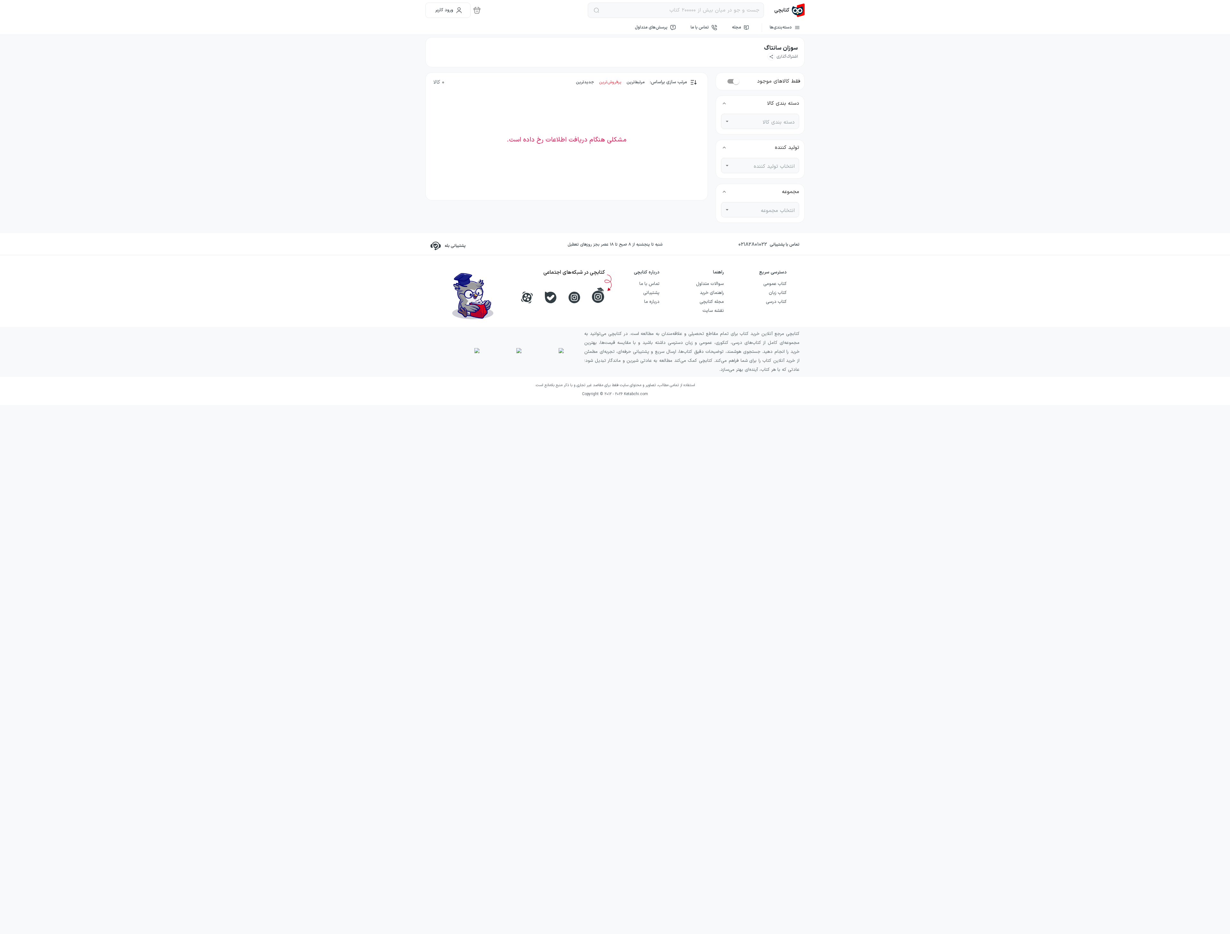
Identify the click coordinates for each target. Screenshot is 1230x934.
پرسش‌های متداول (651, 27)
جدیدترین (585, 82)
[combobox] (765, 121)
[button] (782, 57)
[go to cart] (477, 10)
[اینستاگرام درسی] (598, 295)
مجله (736, 27)
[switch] (736, 81)
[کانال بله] (550, 297)
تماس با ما (700, 27)
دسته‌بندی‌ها (781, 27)
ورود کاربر (444, 10)
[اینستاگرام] (574, 297)
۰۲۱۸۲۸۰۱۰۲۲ (752, 244)
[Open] (727, 121)
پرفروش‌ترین (610, 82)
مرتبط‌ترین (636, 82)
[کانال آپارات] (527, 297)
